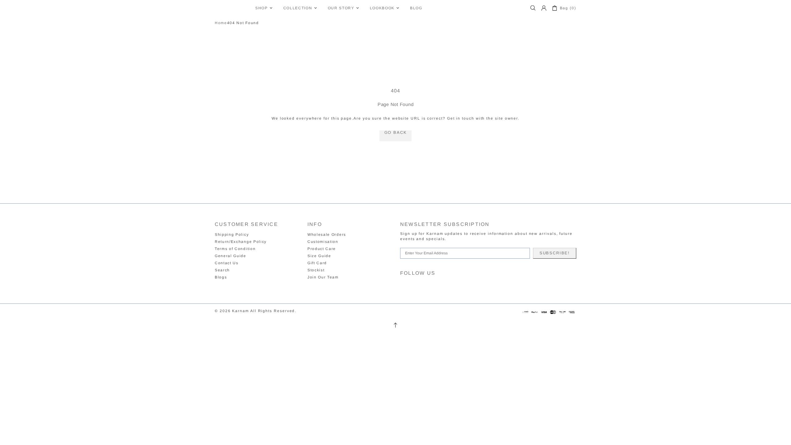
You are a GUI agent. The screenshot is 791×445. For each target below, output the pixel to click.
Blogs (221, 277)
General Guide (230, 256)
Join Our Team (323, 277)
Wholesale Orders (326, 234)
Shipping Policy (232, 234)
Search (222, 270)
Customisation (322, 241)
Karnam (231, 8)
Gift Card (317, 263)
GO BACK (395, 132)
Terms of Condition (235, 249)
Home (221, 23)
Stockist (315, 270)
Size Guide (319, 256)
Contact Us (227, 263)
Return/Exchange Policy (241, 241)
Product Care (321, 249)
